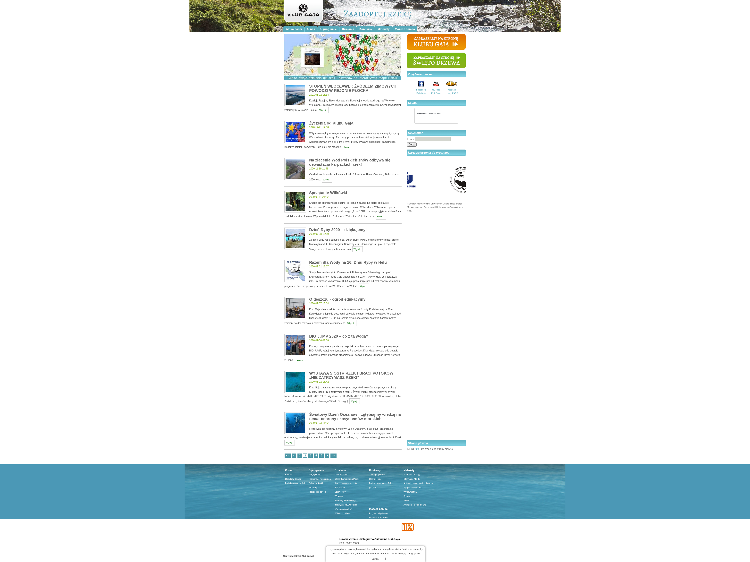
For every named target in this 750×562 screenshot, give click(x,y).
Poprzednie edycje (317, 492)
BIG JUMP (340, 487)
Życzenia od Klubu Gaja (331, 123)
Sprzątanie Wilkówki (328, 193)
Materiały (384, 28)
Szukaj (412, 102)
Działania (348, 28)
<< (287, 455)
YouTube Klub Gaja (435, 91)
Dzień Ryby (340, 492)
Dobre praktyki (316, 483)
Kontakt (288, 474)
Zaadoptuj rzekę (377, 474)
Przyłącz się (314, 474)
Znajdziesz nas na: (420, 74)
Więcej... (323, 110)
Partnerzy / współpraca (320, 479)
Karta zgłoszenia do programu (428, 152)
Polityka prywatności (295, 483)
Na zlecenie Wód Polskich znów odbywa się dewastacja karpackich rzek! (349, 162)
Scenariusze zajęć (412, 474)
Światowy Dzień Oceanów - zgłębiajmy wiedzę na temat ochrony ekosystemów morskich (355, 416)
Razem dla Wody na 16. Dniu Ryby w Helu (348, 262)
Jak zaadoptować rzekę (346, 483)
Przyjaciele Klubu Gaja (379, 535)
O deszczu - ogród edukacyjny (337, 299)
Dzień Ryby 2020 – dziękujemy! (338, 230)
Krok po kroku (341, 474)
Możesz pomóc (405, 28)
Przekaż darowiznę (378, 517)
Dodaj (412, 144)
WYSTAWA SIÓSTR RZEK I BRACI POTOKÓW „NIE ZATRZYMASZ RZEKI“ (351, 375)
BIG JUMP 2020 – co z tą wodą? (338, 336)
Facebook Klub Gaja (421, 91)
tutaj (417, 448)
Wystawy (339, 496)
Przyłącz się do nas (378, 513)
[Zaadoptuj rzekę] (303, 12)
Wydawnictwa (410, 492)
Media (406, 500)
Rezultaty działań (293, 479)
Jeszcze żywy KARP (451, 91)
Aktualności (294, 28)
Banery (407, 496)
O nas (311, 28)
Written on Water (342, 513)
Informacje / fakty (412, 479)
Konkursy (365, 28)
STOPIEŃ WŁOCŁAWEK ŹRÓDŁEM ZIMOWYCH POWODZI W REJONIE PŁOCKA (352, 88)
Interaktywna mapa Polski (347, 479)
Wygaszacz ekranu (413, 487)
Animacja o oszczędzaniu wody (418, 483)
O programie (328, 28)
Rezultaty (313, 487)
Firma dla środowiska (379, 530)
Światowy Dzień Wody (345, 500)
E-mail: (411, 139)
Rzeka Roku (375, 479)
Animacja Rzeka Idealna (415, 505)
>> (333, 455)
